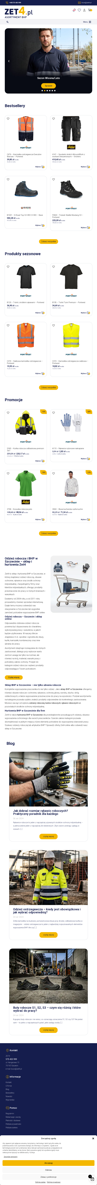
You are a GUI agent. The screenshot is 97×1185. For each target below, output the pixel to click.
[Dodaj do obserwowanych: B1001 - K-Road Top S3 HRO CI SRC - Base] (8, 179)
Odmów (48, 1170)
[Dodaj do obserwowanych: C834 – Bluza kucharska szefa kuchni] (54, 473)
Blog (7, 1089)
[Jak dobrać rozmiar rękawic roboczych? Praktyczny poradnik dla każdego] (48, 806)
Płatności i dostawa (13, 1120)
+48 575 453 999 (15, 3)
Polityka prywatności (53, 1182)
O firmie (9, 1086)
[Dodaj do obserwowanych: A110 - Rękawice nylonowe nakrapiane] (54, 413)
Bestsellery (10, 1093)
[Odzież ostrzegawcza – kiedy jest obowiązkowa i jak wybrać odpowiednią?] (48, 904)
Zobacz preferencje (48, 1177)
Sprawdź (48, 86)
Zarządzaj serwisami (10, 1157)
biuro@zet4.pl (16, 1069)
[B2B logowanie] (74, 10)
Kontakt (8, 1082)
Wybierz (38, 167)
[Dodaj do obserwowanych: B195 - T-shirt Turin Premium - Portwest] (54, 267)
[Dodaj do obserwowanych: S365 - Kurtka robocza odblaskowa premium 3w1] (8, 413)
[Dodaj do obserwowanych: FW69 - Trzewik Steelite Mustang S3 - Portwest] (54, 179)
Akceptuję (48, 1163)
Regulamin (10, 1113)
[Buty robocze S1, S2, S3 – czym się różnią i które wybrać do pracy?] (48, 1003)
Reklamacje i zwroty (13, 1117)
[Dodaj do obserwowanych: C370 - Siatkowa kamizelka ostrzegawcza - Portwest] (8, 325)
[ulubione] (80, 10)
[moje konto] (85, 10)
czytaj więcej (48, 836)
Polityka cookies (40, 1182)
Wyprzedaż (10, 1100)
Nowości (9, 1096)
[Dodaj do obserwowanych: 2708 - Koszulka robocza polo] (8, 473)
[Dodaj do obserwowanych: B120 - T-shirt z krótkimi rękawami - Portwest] (8, 267)
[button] (93, 1138)
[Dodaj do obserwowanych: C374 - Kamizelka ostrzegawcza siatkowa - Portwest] (54, 325)
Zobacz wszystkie (48, 241)
